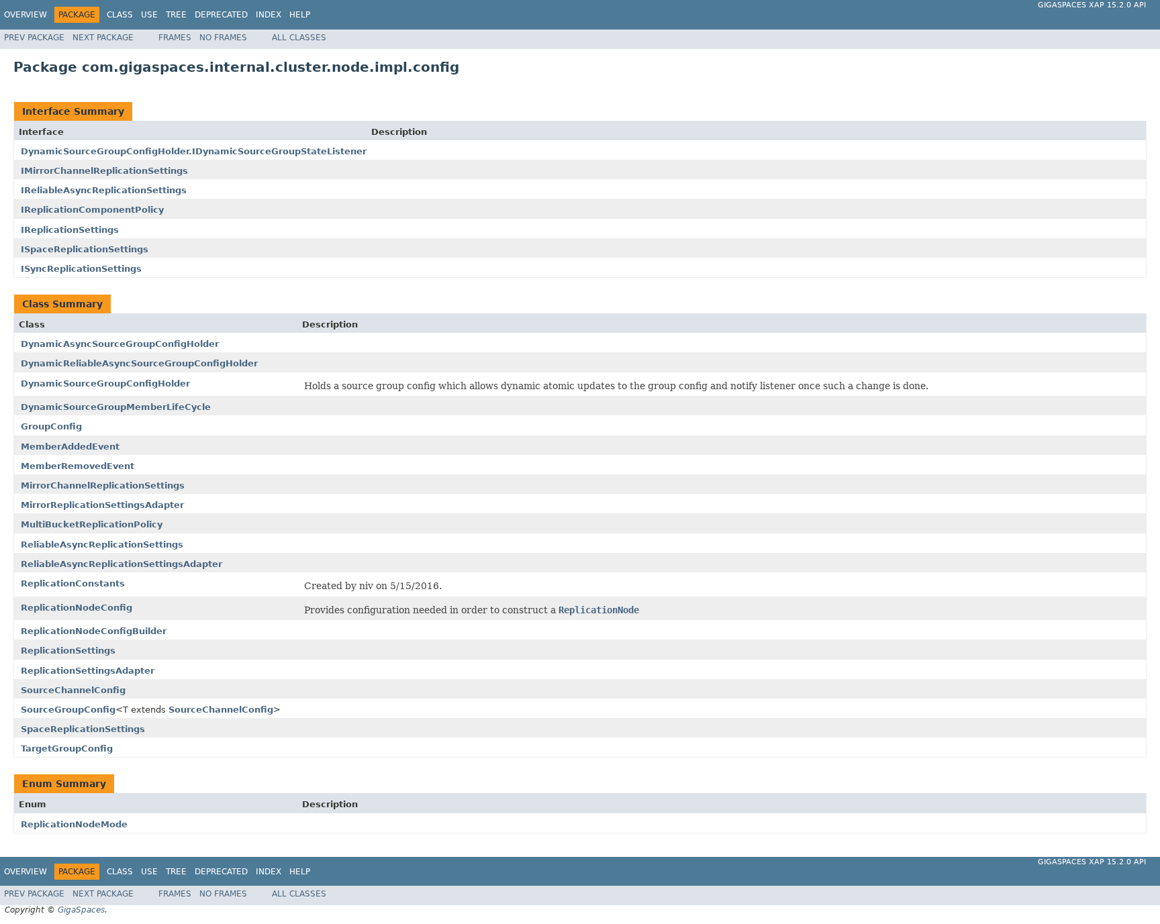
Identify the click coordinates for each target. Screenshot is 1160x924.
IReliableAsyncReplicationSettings (104, 190)
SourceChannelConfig (73, 690)
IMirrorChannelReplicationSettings (104, 171)
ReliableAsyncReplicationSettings (102, 545)
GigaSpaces (81, 910)
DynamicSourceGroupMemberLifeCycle (116, 407)
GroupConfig (51, 426)
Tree (176, 14)
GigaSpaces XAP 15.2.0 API (1092, 5)
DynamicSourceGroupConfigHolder (105, 383)
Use (149, 14)
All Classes (299, 37)
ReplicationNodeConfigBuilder (93, 631)
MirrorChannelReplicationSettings (103, 485)
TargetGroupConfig (67, 748)
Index (268, 14)
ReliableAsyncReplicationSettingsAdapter (121, 564)
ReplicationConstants (73, 583)
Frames (174, 37)
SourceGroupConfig (68, 710)
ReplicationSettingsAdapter (87, 671)
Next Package (103, 37)
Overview (25, 14)
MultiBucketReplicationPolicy (91, 524)
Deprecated (221, 14)
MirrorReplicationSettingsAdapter (102, 505)
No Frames (223, 37)
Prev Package (34, 37)
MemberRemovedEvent (77, 466)
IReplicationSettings (70, 230)
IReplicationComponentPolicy (92, 210)
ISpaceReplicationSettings (84, 249)
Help (299, 14)
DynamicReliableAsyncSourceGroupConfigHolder (139, 363)
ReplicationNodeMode (74, 824)
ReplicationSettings (68, 651)
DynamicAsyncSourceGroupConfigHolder (120, 344)
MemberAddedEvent (70, 447)
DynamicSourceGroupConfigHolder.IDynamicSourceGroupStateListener (194, 151)
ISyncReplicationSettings (81, 269)
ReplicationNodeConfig (76, 608)
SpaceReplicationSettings (83, 729)
